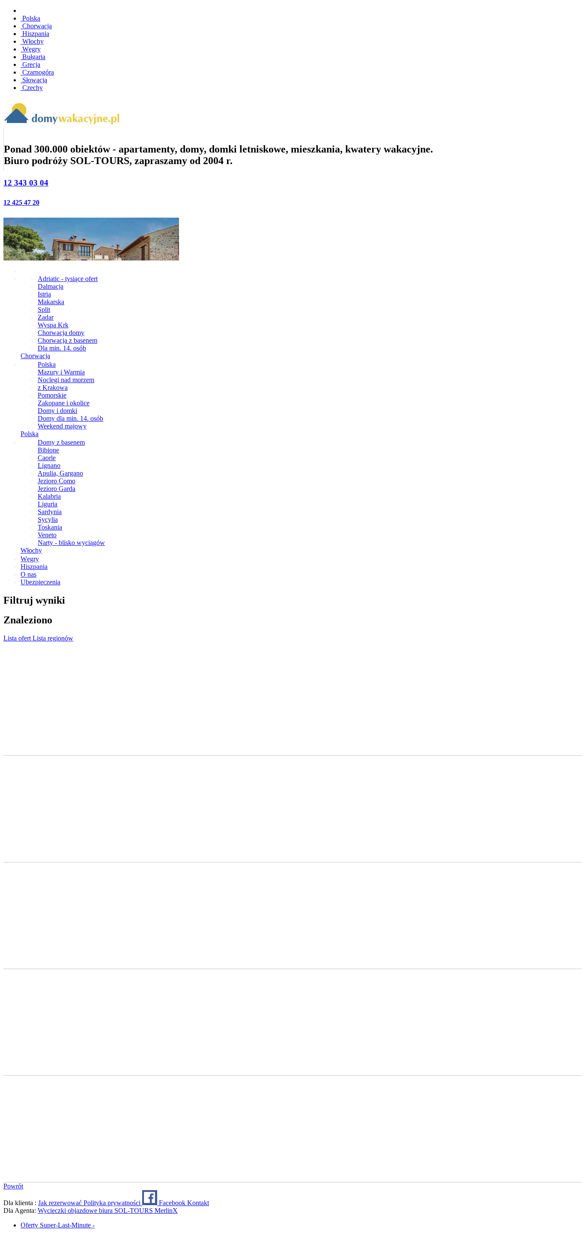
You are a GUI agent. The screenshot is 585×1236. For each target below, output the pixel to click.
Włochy (32, 41)
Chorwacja (36, 26)
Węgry (31, 49)
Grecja (30, 64)
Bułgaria (33, 56)
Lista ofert (18, 638)
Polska (30, 18)
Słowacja (34, 80)
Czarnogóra (37, 72)
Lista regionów (53, 638)
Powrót (13, 1186)
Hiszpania (35, 33)
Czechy (32, 87)
